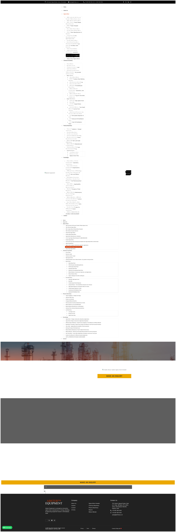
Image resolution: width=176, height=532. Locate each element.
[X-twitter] (126, 2)
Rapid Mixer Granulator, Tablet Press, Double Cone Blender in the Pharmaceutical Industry (73, 180)
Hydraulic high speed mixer (77, 100)
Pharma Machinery (68, 125)
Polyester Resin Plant (75, 84)
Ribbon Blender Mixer (75, 94)
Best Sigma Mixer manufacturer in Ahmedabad (57, 516)
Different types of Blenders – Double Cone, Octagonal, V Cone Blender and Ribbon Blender (74, 173)
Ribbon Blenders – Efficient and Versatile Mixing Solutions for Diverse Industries (73, 199)
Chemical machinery (68, 60)
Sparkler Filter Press (72, 132)
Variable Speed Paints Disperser (75, 104)
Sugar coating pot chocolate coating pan (77, 96)
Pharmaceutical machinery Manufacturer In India (73, 138)
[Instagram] (130, 2)
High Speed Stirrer (71, 69)
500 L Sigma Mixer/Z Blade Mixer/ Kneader (73, 23)
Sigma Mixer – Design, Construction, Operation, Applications (72, 162)
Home (65, 6)
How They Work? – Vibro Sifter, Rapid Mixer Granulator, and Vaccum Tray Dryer (73, 204)
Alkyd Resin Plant (74, 77)
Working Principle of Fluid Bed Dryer (73, 189)
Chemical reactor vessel (73, 67)
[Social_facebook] (46, 520)
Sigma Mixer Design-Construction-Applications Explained (72, 167)
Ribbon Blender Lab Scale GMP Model (73, 141)
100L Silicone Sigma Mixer (74, 20)
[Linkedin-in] (128, 2)
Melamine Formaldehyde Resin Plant (75, 86)
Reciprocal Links (74, 154)
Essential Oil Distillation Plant (75, 122)
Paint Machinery (71, 99)
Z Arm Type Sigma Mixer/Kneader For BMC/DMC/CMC (71, 37)
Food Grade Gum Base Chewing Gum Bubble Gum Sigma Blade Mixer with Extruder (73, 45)
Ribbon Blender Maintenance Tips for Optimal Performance (74, 194)
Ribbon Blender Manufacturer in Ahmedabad (74, 144)
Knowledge (66, 157)
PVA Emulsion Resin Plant (76, 82)
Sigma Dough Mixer (72, 49)
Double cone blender (72, 134)
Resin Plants (70, 75)
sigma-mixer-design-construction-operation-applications (72, 52)
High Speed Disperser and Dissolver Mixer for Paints (76, 113)
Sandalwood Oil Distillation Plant (76, 119)
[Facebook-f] (123, 2)
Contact (65, 215)
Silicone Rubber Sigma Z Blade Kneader (73, 56)
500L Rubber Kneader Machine (72, 26)
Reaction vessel (71, 65)
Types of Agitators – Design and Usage (73, 129)
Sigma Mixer (66, 14)
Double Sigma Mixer (72, 40)
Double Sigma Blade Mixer (74, 30)
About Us (66, 10)
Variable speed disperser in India (76, 116)
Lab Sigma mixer (74, 152)
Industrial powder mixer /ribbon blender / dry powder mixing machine (73, 72)
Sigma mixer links (74, 155)
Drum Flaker (70, 64)
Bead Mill (72, 102)
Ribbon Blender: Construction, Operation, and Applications (76, 90)
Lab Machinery (70, 150)
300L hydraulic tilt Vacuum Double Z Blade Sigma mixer (73, 18)
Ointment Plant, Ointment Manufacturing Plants (73, 148)
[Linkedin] (52, 520)
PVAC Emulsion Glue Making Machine (76, 79)
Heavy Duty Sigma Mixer (73, 58)
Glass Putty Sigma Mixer (73, 29)
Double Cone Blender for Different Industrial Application (73, 209)
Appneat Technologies (126, 528)
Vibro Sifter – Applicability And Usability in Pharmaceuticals (73, 185)
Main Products (93, 500)
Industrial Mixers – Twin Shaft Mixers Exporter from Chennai (77, 109)
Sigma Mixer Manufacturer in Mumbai (74, 33)
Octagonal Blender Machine (74, 135)
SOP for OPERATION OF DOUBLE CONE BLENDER (72, 213)
